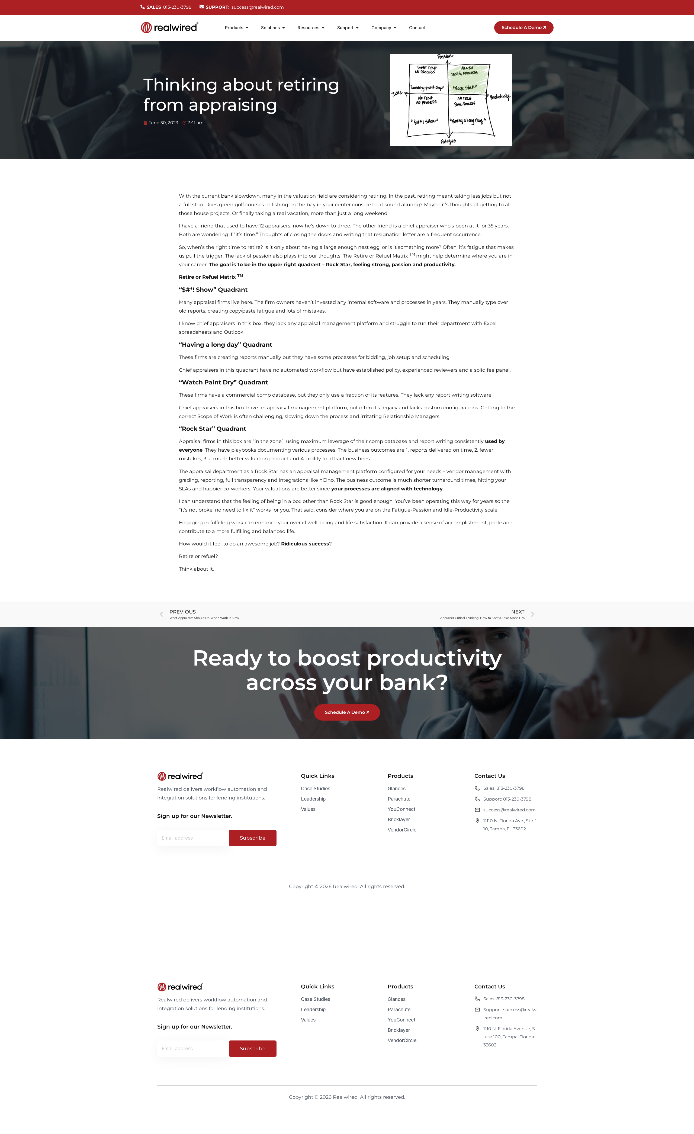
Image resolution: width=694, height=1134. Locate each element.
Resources (308, 27)
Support (345, 27)
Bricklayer (399, 819)
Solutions (270, 27)
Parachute (399, 799)
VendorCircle (402, 830)
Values (308, 809)
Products (234, 27)
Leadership (313, 799)
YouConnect (401, 809)
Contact (417, 27)
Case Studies (315, 788)
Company (381, 27)
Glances (397, 788)
